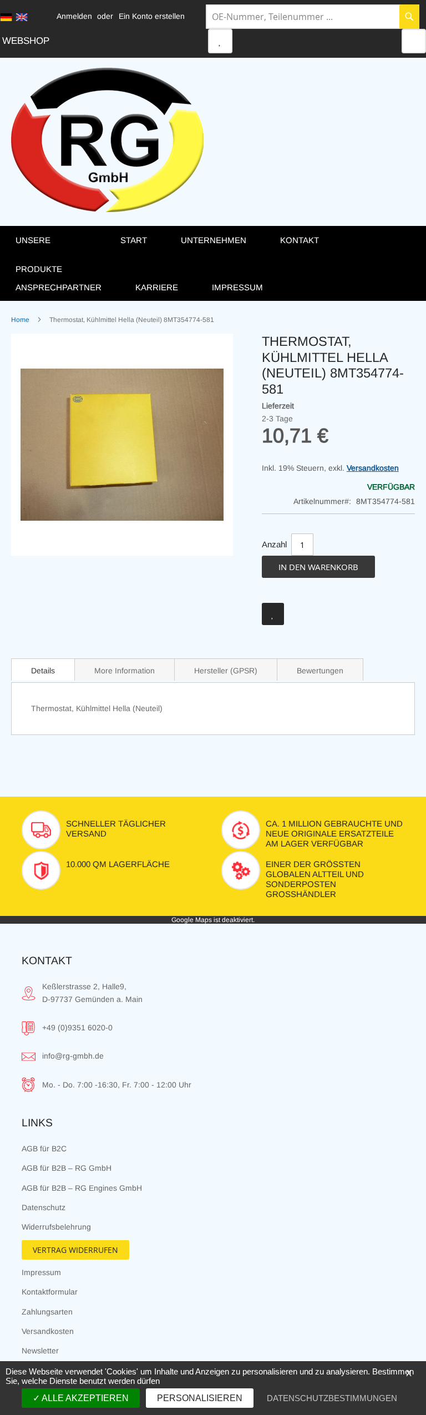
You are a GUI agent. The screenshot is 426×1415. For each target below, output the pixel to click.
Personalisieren (199, 1398)
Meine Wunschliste (220, 41)
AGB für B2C (44, 1148)
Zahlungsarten (47, 1311)
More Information (124, 670)
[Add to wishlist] (273, 614)
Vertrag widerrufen (75, 1250)
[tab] (43, 669)
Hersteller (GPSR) (225, 670)
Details (43, 670)
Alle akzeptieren (84, 1398)
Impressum (41, 1272)
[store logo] (107, 140)
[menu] (213, 263)
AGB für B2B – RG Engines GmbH (82, 1188)
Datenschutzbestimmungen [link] (332, 1398)
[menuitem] (56, 254)
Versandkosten (373, 468)
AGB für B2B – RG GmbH (66, 1168)
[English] (22, 17)
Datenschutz (43, 1207)
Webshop (25, 41)
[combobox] (312, 16)
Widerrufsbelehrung (56, 1226)
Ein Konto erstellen (152, 16)
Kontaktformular (50, 1291)
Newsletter (40, 1350)
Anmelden (74, 16)
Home (20, 320)
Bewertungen (320, 670)
